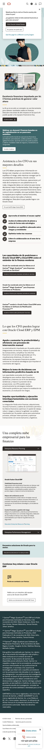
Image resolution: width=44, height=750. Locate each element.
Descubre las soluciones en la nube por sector (16, 552)
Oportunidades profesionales (11, 725)
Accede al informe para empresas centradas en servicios (19, 274)
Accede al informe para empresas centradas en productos (19, 293)
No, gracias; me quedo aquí (14, 29)
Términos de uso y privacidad (23, 718)
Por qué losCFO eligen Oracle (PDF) (13, 207)
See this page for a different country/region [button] (20, 35)
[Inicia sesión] (36, 4)
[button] (4, 4)
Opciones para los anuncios (23, 722)
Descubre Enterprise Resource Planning (17, 524)
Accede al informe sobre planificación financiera (17, 312)
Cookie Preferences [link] (8, 722)
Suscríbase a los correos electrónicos (13, 728)
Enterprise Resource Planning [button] (15, 448)
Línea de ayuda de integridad (11, 732)
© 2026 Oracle (7, 718)
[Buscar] (27, 4)
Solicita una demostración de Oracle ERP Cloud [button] (21, 600)
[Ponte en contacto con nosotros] (40, 4)
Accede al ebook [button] (8, 119)
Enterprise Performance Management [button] (18, 532)
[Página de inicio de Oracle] (9, 3)
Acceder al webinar (9, 149)
